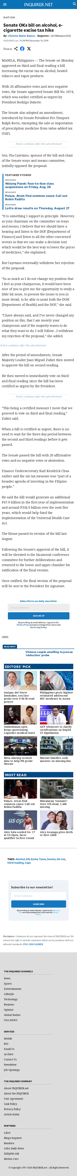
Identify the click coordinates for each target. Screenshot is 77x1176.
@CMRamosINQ (61, 35)
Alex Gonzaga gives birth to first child (56, 833)
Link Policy (10, 1104)
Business (9, 1004)
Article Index (11, 1114)
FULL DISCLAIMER (33, 944)
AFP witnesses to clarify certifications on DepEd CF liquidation (56, 730)
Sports (8, 983)
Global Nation (12, 1015)
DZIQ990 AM (11, 1153)
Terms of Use (22, 624)
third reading (15, 862)
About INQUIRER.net (16, 1088)
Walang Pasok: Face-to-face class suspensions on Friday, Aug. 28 (29, 185)
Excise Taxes (38, 859)
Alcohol (20, 859)
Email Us (9, 1049)
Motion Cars (11, 1159)
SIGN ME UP (38, 616)
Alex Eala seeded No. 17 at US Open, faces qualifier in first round (19, 835)
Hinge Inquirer (13, 1138)
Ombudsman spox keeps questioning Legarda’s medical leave (19, 730)
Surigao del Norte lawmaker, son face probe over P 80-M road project (19, 697)
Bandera (9, 1143)
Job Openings (12, 1070)
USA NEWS (10, 1020)
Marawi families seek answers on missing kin (55, 759)
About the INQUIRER (16, 1093)
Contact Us (10, 1059)
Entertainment (12, 988)
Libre (7, 1132)
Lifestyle (9, 994)
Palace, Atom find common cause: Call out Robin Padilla (36, 197)
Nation (9, 17)
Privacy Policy (40, 627)
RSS (6, 1043)
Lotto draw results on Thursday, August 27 (37, 208)
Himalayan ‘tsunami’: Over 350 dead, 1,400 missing (54, 804)
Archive (8, 1054)
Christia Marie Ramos (21, 35)
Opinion (8, 1009)
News (7, 978)
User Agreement (13, 1098)
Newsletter (10, 1064)
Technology (11, 999)
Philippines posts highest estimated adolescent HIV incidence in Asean (56, 695)
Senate (51, 859)
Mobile (8, 1038)
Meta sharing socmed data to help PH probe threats (18, 761)
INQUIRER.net (10, 40)
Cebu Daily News (14, 1148)
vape (28, 862)
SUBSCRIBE (38, 904)
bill (28, 859)
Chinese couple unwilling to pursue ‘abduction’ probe (49, 653)
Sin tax (61, 859)
